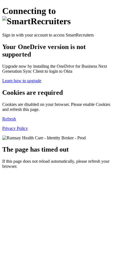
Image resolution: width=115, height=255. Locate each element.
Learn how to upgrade (21, 80)
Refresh (9, 118)
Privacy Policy (15, 128)
